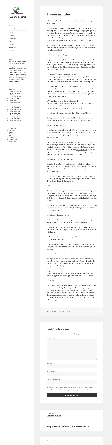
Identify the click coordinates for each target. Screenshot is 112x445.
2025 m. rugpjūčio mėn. (15, 109)
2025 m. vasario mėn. (15, 111)
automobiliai (12, 130)
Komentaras (52, 338)
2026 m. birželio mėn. (15, 95)
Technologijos (13, 38)
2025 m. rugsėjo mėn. (15, 107)
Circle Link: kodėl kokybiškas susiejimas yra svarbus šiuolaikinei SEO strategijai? (18, 79)
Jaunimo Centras (17, 16)
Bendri (11, 26)
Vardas (50, 363)
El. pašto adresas (53, 371)
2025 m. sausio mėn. (14, 113)
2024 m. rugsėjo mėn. (15, 118)
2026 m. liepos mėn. (14, 93)
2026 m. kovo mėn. (14, 100)
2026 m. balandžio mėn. (16, 98)
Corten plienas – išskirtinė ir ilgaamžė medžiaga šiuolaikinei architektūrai (18, 74)
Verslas (11, 41)
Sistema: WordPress (52, 441)
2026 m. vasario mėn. (15, 102)
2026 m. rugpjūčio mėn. (15, 91)
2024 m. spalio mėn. (14, 117)
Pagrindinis (12, 47)
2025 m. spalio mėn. (14, 106)
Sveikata (11, 35)
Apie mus (11, 51)
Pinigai (11, 32)
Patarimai (12, 29)
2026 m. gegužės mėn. (15, 97)
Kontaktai (11, 44)
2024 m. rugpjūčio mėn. (15, 120)
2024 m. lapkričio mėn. (15, 115)
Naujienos (12, 134)
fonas (60, 311)
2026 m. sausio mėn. (14, 104)
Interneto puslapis (54, 379)
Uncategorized (13, 141)
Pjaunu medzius (81, 149)
